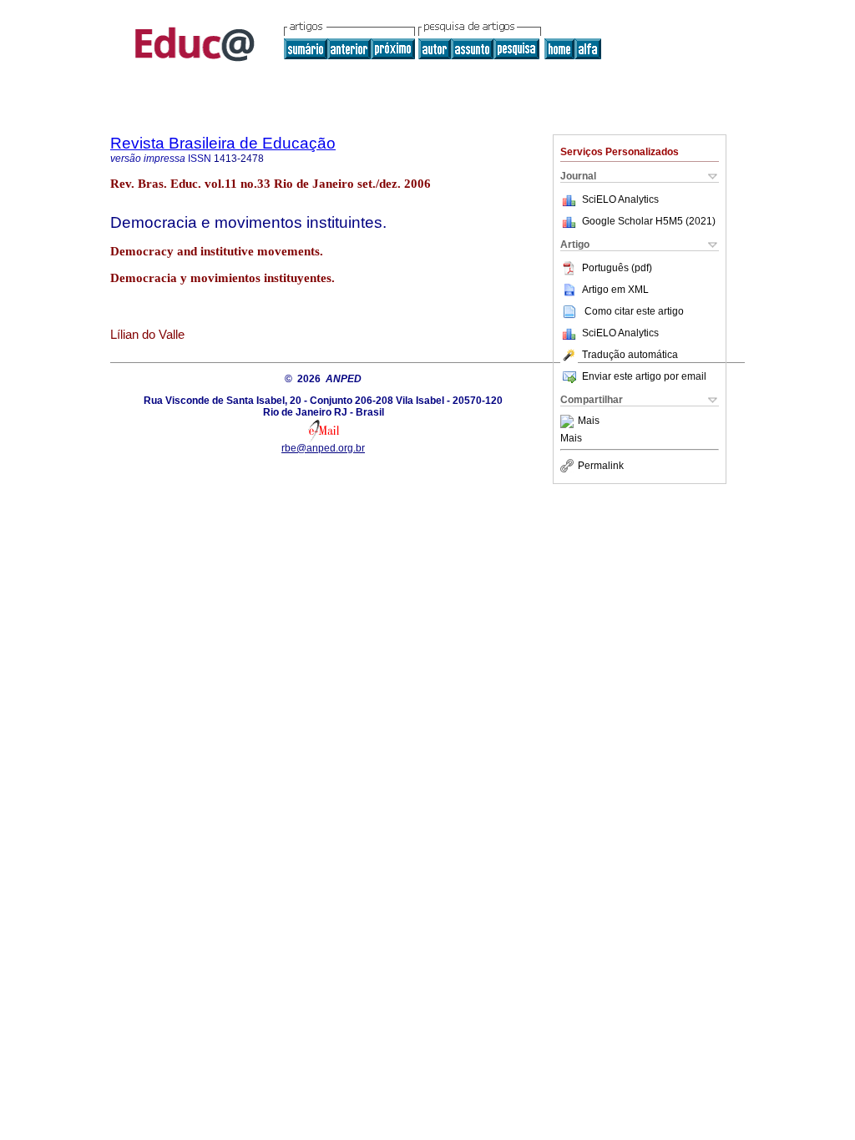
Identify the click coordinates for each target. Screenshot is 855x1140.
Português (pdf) (617, 268)
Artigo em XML (615, 289)
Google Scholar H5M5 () (649, 221)
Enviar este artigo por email (644, 376)
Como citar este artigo (634, 311)
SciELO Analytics (620, 199)
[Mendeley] (569, 421)
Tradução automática (630, 355)
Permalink (601, 466)
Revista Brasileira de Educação (223, 143)
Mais (589, 421)
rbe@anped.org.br (323, 448)
